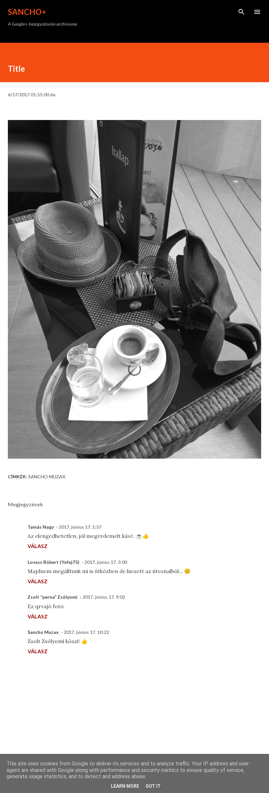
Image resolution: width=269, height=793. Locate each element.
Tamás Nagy (41, 527)
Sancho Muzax (46, 476)
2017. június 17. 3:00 (105, 562)
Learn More (125, 786)
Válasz (38, 546)
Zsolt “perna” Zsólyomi (52, 597)
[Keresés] (241, 12)
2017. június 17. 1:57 (80, 527)
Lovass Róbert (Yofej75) (53, 562)
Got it (153, 786)
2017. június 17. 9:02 (103, 597)
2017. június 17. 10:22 (86, 632)
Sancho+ (27, 11)
